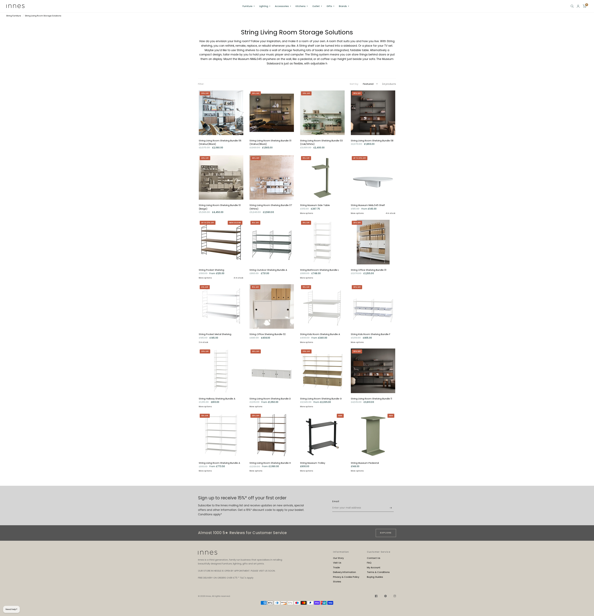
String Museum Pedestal (365, 463)
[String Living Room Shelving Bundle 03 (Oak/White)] (322, 112)
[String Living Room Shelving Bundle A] (221, 435)
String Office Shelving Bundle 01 (368, 270)
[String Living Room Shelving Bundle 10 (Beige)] (221, 177)
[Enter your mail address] (390, 508)
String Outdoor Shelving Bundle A (268, 270)
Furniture (247, 6)
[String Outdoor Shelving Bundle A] (272, 242)
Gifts (329, 6)
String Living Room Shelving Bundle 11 (371, 398)
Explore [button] (386, 532)
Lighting (263, 6)
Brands (343, 6)
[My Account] (578, 6)
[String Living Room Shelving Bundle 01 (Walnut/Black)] (272, 112)
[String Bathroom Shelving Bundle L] (322, 242)
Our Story (338, 558)
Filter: (201, 83)
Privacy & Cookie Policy (346, 577)
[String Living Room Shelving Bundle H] (272, 435)
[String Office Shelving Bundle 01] (373, 242)
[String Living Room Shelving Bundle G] (322, 371)
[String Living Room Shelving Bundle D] (272, 371)
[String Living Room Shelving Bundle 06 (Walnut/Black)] (221, 112)
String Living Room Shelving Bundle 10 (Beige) (220, 207)
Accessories (282, 6)
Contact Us (373, 558)
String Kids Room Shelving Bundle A (320, 334)
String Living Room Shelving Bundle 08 (372, 140)
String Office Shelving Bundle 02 (268, 334)
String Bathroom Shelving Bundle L (319, 270)
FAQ (369, 562)
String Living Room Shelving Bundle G (321, 398)
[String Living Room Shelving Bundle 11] (373, 371)
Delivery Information (344, 572)
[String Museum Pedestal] (373, 435)
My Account (373, 567)
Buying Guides (375, 577)
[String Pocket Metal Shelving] (221, 306)
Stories (337, 581)
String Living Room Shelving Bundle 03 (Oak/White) (321, 142)
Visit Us (337, 562)
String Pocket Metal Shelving (215, 334)
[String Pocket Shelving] (221, 242)
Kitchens (301, 6)
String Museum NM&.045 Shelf (368, 205)
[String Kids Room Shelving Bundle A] (322, 306)
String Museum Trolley (312, 463)
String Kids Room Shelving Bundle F (370, 334)
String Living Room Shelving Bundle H (270, 463)
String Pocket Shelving (211, 270)
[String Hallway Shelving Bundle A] (221, 371)
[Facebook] (376, 596)
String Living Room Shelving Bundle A (219, 463)
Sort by (354, 83)
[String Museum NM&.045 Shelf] (373, 177)
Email (335, 501)
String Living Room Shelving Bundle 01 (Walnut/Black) (270, 142)
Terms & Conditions (378, 572)
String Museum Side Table (315, 205)
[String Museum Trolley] (322, 435)
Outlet (316, 6)
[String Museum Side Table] (322, 177)
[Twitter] (385, 596)
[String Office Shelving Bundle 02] (272, 306)
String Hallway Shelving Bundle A (217, 398)
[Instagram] (393, 596)
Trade (336, 567)
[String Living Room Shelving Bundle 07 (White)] (272, 177)
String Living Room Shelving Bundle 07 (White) (271, 207)
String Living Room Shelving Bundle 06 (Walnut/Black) (220, 142)
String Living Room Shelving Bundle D (270, 398)
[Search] (572, 6)
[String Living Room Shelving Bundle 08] (373, 112)
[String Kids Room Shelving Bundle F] (373, 306)
